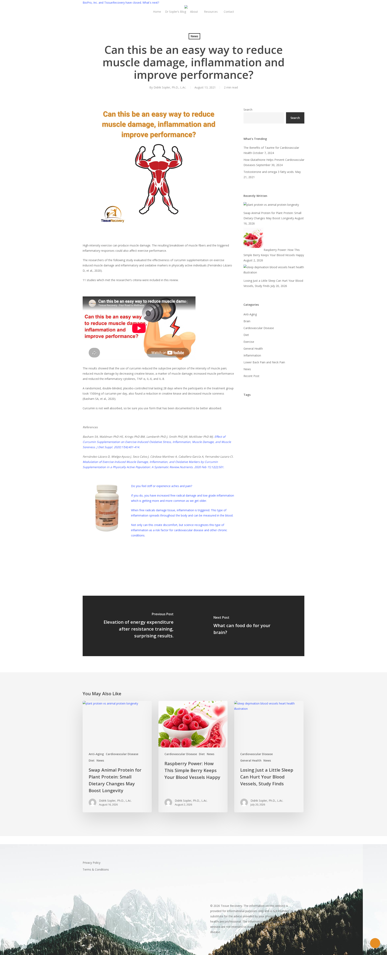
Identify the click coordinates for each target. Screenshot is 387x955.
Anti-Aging (250, 314)
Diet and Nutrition (269, 474)
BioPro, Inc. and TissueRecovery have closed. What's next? (121, 2)
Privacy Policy (91, 863)
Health (292, 499)
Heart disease (276, 508)
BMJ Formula (254, 431)
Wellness (274, 567)
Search (247, 109)
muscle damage (135, 555)
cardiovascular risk (258, 457)
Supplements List (280, 541)
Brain (246, 321)
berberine (274, 415)
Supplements (254, 541)
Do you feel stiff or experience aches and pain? (161, 486)
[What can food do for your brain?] (249, 626)
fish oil (279, 482)
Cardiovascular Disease (258, 328)
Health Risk (253, 508)
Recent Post (251, 376)
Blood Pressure (256, 423)
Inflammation (110, 555)
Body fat (275, 431)
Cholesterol (285, 457)
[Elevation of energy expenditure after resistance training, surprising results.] (138, 626)
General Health (253, 348)
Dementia (271, 465)
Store (272, 533)
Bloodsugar (280, 423)
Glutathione (253, 499)
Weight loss (254, 567)
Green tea (274, 499)
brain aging (253, 440)
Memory (273, 525)
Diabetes (290, 465)
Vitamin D (287, 558)
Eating (292, 474)
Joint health (253, 525)
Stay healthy (254, 533)
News (194, 36)
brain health (275, 440)
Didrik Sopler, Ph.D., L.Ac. (170, 87)
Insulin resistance (281, 516)
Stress (287, 533)
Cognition (252, 465)
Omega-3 (291, 525)
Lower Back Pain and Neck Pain (264, 362)
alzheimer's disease (259, 406)
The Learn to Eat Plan (260, 550)
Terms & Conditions (96, 869)
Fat (265, 482)
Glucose (277, 491)
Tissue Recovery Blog (260, 558)
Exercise (90, 555)
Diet (246, 335)
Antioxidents (254, 415)
